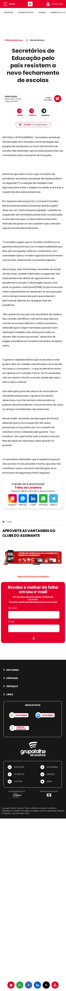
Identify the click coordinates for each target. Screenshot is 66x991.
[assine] (55, 985)
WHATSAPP (8, 12)
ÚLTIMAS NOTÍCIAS (25, 12)
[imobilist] (11, 985)
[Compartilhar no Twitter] (46, 985)
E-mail (11, 621)
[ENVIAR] (33, 638)
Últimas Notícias (14, 40)
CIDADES (42, 12)
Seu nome (12, 608)
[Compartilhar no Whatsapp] (19, 985)
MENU (12, 4)
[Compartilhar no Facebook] (28, 985)
